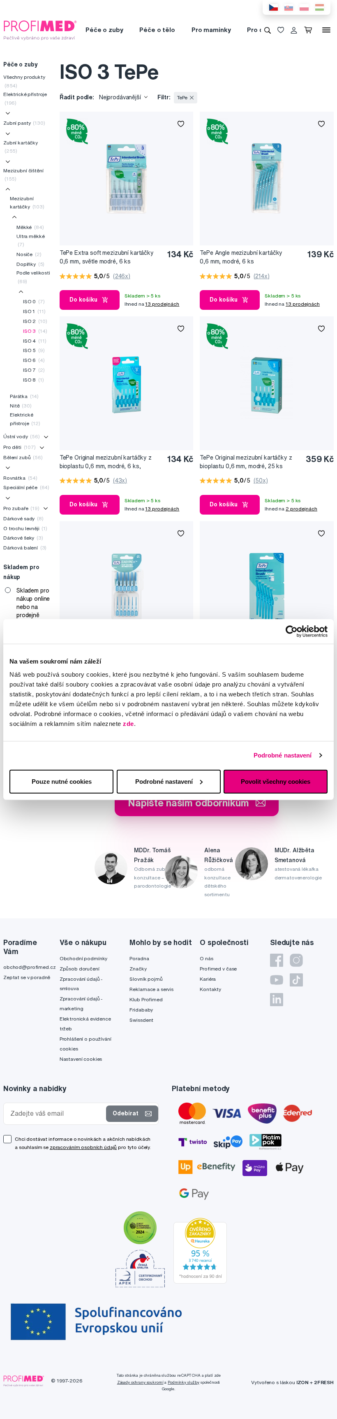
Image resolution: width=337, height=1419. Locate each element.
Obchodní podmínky (84, 958)
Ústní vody (21, 436)
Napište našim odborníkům (188, 803)
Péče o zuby (104, 30)
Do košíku (83, 299)
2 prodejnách (301, 508)
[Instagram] (296, 960)
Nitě (21, 405)
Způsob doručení (79, 968)
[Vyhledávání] (267, 30)
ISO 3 (35, 331)
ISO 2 (35, 321)
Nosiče (28, 254)
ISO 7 (34, 370)
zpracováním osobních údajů (83, 1147)
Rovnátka (20, 478)
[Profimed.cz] (40, 29)
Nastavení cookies (81, 1059)
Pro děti (259, 30)
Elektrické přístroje (25, 98)
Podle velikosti (33, 277)
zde (128, 723)
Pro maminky (211, 30)
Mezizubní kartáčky (27, 202)
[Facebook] (276, 960)
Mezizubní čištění (23, 174)
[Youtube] (276, 979)
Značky (137, 968)
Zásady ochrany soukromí (140, 1382)
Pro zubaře (21, 508)
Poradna (139, 958)
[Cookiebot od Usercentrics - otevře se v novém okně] (292, 631)
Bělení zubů (23, 457)
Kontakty (210, 989)
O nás (206, 958)
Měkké (30, 227)
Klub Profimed (145, 999)
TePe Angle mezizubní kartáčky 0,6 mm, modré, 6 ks (241, 257)
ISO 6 (34, 360)
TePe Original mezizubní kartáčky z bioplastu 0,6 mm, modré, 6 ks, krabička (106, 462)
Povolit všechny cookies (275, 781)
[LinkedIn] (276, 999)
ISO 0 (34, 301)
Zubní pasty (24, 123)
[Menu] (326, 30)
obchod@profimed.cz (29, 967)
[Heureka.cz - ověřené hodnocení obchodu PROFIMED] (200, 1250)
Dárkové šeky (23, 537)
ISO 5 (34, 350)
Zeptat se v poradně (26, 977)
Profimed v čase (218, 968)
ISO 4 (34, 340)
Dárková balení (24, 547)
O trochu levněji (25, 528)
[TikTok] (296, 979)
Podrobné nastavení (283, 755)
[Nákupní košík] (309, 30)
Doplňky (30, 264)
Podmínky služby (183, 1382)
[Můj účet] (294, 30)
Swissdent (141, 1020)
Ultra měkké (30, 240)
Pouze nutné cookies (62, 781)
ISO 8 (33, 379)
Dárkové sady (23, 518)
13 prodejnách (162, 304)
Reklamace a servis (151, 989)
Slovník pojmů (145, 979)
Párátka (24, 396)
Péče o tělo (157, 30)
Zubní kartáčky (20, 146)
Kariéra (208, 979)
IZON (302, 1382)
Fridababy (141, 1009)
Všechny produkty (24, 81)
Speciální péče (26, 487)
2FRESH (324, 1382)
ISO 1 (34, 311)
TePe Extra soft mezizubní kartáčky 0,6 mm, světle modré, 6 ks (107, 257)
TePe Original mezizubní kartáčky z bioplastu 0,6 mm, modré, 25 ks (246, 462)
